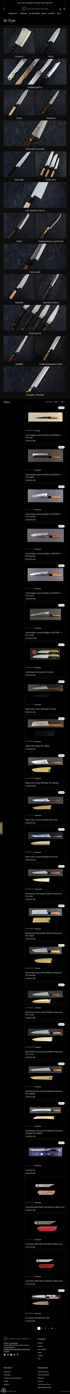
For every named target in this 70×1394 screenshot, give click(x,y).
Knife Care (41, 1378)
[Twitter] (17, 1354)
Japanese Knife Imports (10, 1391)
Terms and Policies (65, 1391)
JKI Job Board (42, 1349)
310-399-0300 (13, 1343)
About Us (40, 1381)
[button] (56, 402)
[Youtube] (11, 1354)
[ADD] (62, 1197)
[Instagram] (8, 1354)
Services (40, 1346)
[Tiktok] (14, 1354)
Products (40, 1343)
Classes (6, 1381)
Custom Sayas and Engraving (12, 1378)
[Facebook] (5, 1354)
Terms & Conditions (43, 1375)
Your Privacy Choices (44, 1384)
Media (39, 1352)
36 (52, 1328)
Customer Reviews (43, 1371)
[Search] (4, 9)
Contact (40, 1355)
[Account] (60, 9)
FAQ (39, 1359)
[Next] (55, 1328)
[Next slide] (64, 3)
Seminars (6, 1384)
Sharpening (7, 1371)
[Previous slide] (4, 3)
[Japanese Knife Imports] (35, 9)
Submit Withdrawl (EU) (44, 1387)
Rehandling (7, 1375)
